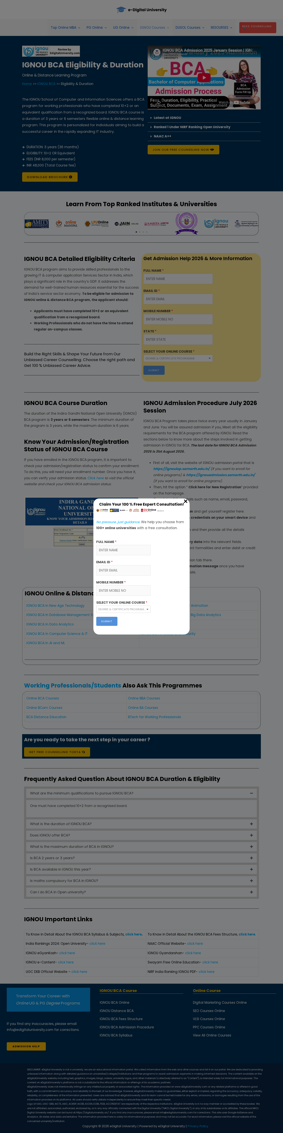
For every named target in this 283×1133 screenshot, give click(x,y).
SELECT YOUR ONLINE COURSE (121, 602)
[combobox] (123, 609)
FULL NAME (106, 542)
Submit (106, 621)
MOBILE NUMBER (111, 582)
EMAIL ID (104, 562)
